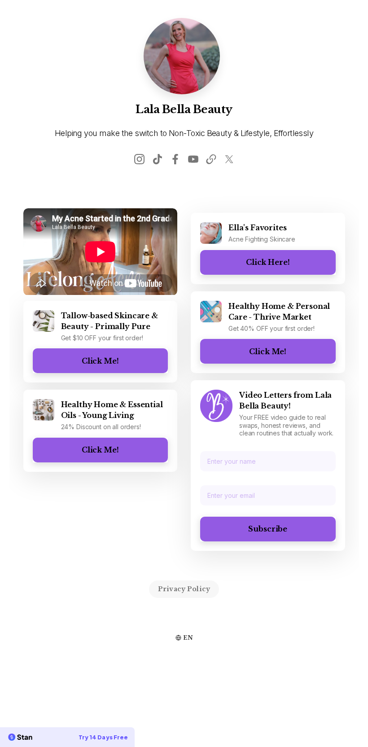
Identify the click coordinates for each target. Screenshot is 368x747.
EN (188, 637)
